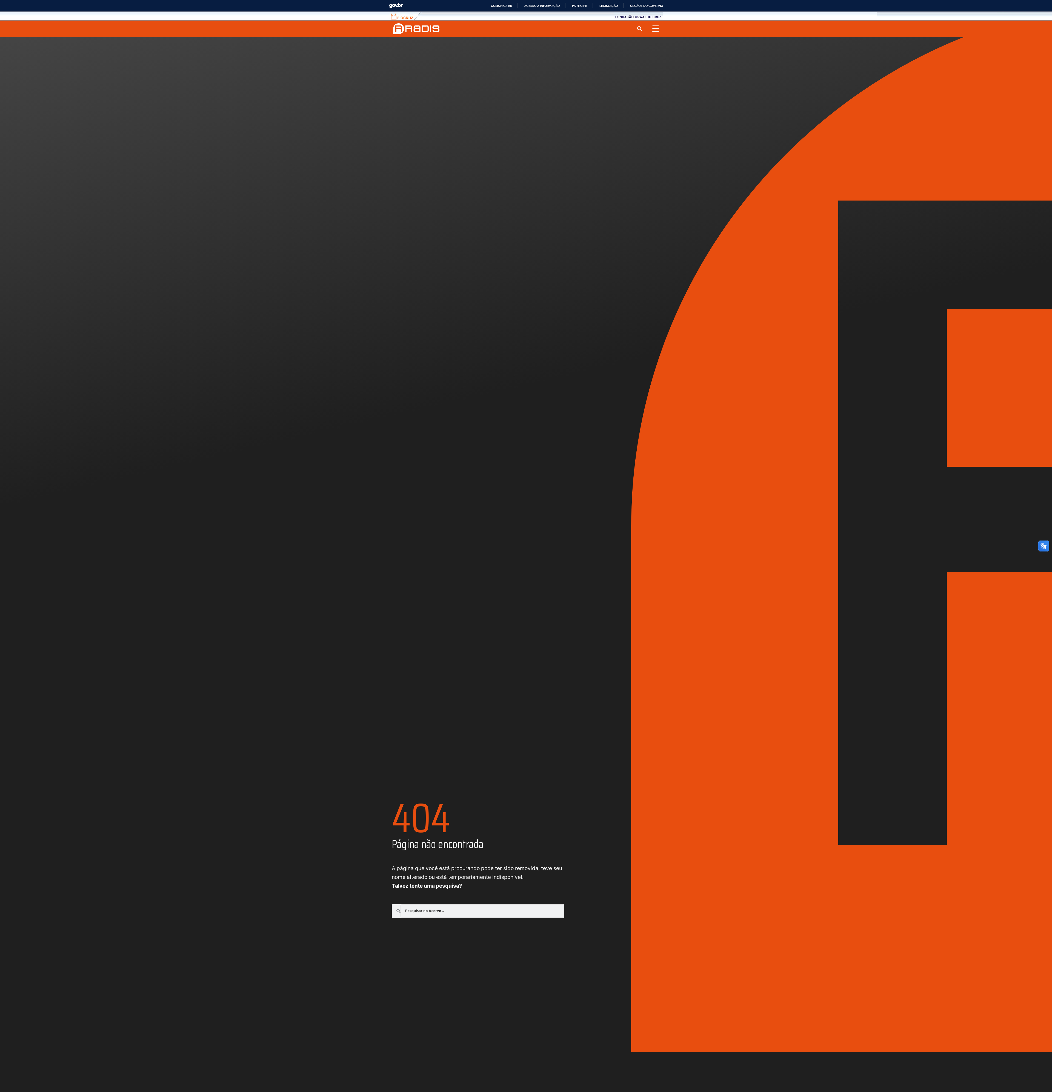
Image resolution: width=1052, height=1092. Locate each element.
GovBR (396, 5)
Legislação (608, 6)
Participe (579, 6)
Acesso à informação (542, 6)
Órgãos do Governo (646, 6)
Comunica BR (501, 6)
